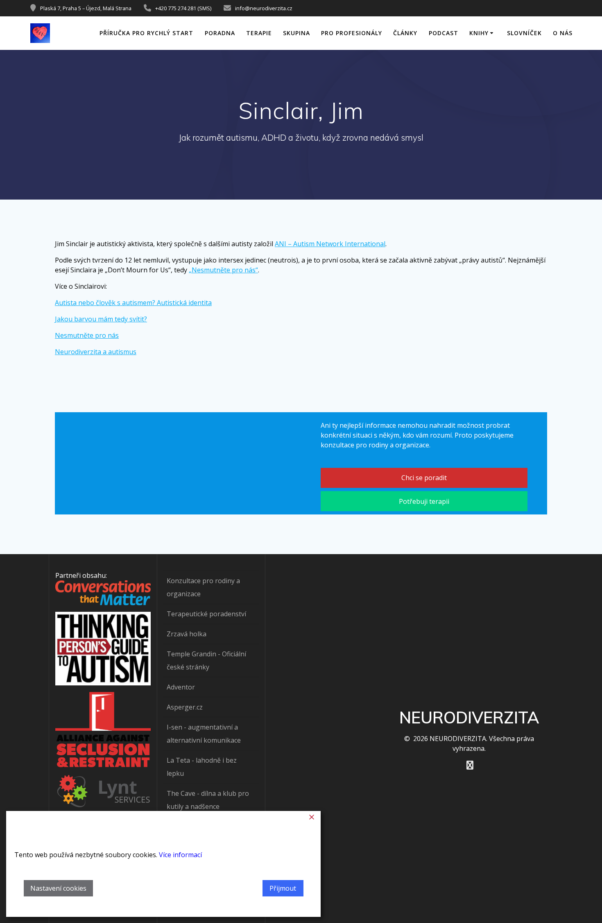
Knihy (479, 33)
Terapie (259, 33)
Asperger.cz (185, 707)
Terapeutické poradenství (206, 613)
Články (405, 33)
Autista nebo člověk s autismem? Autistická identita (133, 302)
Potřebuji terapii (424, 501)
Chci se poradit (424, 477)
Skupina (296, 33)
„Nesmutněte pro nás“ (223, 269)
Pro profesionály (351, 33)
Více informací (180, 854)
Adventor (181, 687)
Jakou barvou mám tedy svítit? (101, 318)
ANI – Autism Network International (330, 243)
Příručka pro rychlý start (146, 33)
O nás (563, 33)
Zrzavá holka (186, 633)
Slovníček (524, 33)
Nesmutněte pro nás (87, 335)
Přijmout (282, 888)
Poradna (220, 33)
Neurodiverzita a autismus (95, 351)
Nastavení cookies (58, 888)
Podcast (443, 33)
